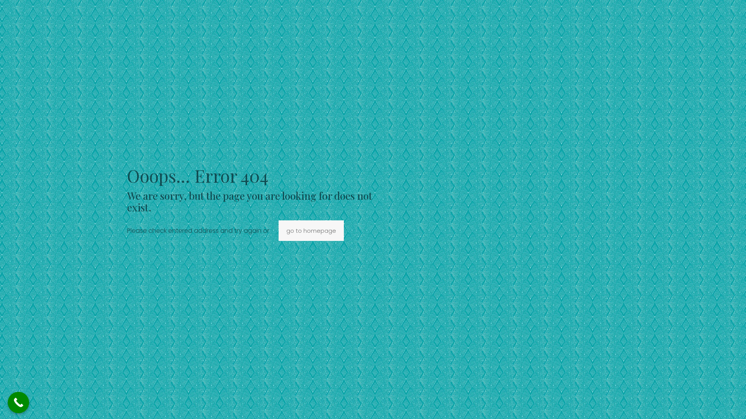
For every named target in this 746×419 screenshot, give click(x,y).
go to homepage (311, 231)
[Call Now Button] (18, 402)
